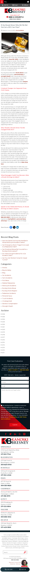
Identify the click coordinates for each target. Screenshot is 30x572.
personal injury (18, 74)
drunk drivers (19, 72)
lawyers (25, 81)
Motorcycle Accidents (9, 285)
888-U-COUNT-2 (16, 17)
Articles (4, 267)
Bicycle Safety (6, 270)
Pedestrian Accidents (9, 293)
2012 (3, 350)
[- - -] (2, 2)
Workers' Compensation (10, 303)
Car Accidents (20, 30)
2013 (3, 347)
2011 (2, 352)
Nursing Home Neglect (9, 291)
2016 (3, 340)
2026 (3, 314)
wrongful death (6, 76)
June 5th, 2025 (13, 59)
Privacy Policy (13, 417)
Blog (3, 273)
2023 (3, 322)
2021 (3, 327)
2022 (3, 324)
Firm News (5, 280)
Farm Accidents (7, 278)
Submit (15, 425)
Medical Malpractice (8, 283)
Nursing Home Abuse (9, 288)
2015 (3, 342)
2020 (3, 329)
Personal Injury (7, 296)
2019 (3, 332)
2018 (3, 334)
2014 (3, 345)
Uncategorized (7, 301)
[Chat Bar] (15, 569)
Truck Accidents (7, 298)
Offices (26, 5)
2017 (3, 337)
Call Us (6, 5)
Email (16, 5)
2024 (3, 319)
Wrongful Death (7, 306)
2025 (3, 316)
